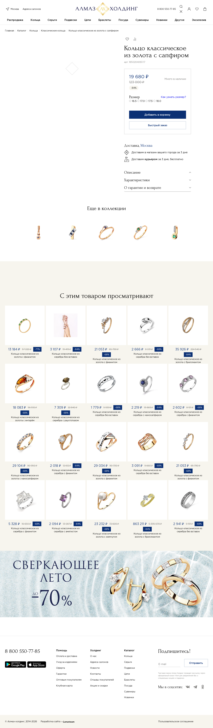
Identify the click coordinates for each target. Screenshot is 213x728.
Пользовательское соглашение (175, 721)
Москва (15, 9)
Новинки (161, 20)
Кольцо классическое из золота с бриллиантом (188, 360)
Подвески (70, 20)
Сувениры (142, 20)
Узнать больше (141, 691)
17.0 (142, 101)
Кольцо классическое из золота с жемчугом (106, 535)
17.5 (150, 101)
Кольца (35, 20)
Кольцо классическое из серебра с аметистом (66, 530)
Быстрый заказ (157, 125)
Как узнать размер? (173, 97)
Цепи (87, 20)
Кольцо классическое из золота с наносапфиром (25, 477)
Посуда (123, 20)
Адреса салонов (32, 9)
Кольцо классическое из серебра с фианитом (188, 413)
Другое (179, 20)
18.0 (158, 101)
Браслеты (104, 20)
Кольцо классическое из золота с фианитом (25, 355)
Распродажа (15, 20)
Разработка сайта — (52, 721)
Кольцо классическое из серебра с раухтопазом (66, 419)
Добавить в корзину (157, 114)
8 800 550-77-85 (166, 9)
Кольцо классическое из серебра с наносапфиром (147, 413)
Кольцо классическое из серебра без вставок (66, 355)
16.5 (134, 101)
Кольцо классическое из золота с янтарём (25, 419)
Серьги (52, 20)
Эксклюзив (199, 20)
